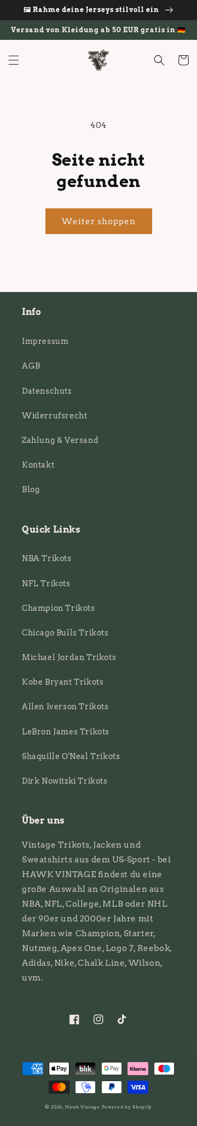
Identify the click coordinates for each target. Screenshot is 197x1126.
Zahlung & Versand (60, 440)
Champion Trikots (58, 608)
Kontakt (38, 464)
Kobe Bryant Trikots (62, 682)
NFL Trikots (46, 583)
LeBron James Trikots (65, 731)
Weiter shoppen (99, 221)
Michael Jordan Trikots (69, 657)
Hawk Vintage (82, 1107)
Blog (30, 489)
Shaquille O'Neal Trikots (71, 756)
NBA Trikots (47, 558)
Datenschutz (47, 391)
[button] (14, 60)
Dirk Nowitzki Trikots (65, 781)
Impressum (45, 341)
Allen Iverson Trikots (65, 706)
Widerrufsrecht (54, 415)
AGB (31, 365)
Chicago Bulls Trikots (65, 632)
